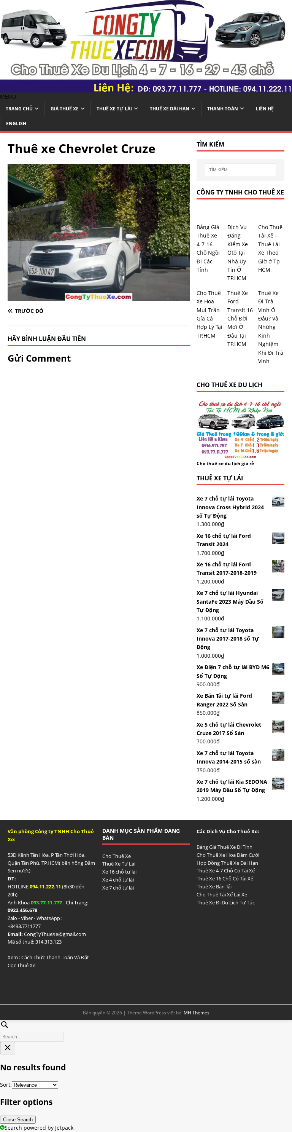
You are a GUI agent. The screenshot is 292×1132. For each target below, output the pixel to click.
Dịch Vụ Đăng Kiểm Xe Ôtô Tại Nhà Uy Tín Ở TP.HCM (237, 252)
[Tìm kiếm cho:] (240, 169)
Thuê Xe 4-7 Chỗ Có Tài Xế (226, 870)
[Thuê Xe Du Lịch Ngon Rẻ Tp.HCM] (146, 88)
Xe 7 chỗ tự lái (118, 887)
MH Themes (196, 1012)
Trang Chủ (19, 108)
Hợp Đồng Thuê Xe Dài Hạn (227, 862)
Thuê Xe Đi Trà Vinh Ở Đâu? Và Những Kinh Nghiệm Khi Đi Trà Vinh (270, 327)
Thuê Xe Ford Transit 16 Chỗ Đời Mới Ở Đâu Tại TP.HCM (240, 318)
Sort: (6, 1084)
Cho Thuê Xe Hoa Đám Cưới (228, 854)
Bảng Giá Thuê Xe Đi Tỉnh (224, 846)
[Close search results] (7, 1048)
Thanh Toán (222, 108)
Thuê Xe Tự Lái (114, 108)
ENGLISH (16, 123)
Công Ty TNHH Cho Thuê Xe (240, 192)
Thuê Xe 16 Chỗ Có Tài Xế (225, 878)
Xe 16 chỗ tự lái (119, 871)
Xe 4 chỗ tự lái (118, 879)
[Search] (146, 1030)
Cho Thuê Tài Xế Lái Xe (222, 894)
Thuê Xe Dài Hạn (169, 108)
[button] (8, 96)
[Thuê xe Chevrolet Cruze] (99, 296)
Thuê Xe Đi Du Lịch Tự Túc (226, 902)
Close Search (18, 1119)
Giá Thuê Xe (65, 108)
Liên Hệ (265, 108)
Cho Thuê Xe (116, 856)
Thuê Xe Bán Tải (214, 886)
